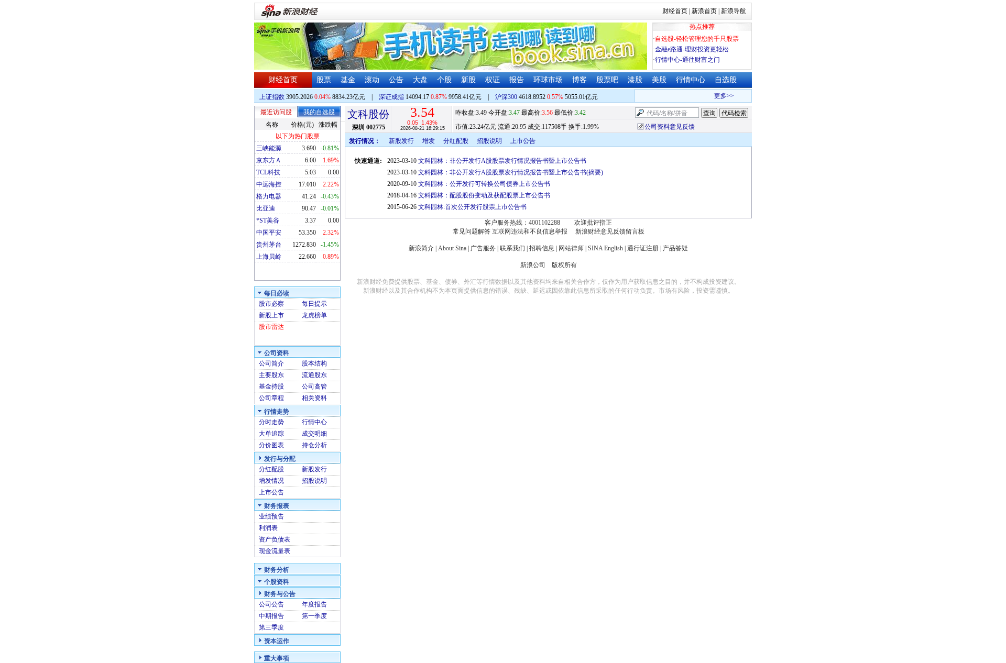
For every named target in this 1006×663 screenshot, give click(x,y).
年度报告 (314, 604)
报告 (516, 80)
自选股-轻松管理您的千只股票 (697, 38)
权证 (492, 80)
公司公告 (271, 604)
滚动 (372, 80)
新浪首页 (704, 11)
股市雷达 (271, 326)
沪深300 (506, 97)
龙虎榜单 (314, 315)
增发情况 (271, 480)
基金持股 (271, 386)
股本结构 (314, 363)
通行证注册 (643, 248)
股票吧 (607, 80)
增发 (428, 141)
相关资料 (314, 398)
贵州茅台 (268, 244)
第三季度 (271, 627)
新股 (468, 80)
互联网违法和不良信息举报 (529, 231)
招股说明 (314, 480)
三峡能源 (268, 148)
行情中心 (690, 80)
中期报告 (271, 616)
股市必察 (271, 303)
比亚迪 (265, 208)
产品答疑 (675, 248)
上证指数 (272, 97)
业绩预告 (271, 516)
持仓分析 (314, 445)
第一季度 (314, 616)
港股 (635, 80)
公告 (396, 80)
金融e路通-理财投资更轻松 (692, 49)
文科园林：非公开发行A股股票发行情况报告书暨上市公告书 (502, 160)
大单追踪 (271, 433)
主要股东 (271, 375)
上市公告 (271, 492)
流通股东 (314, 375)
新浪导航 (733, 11)
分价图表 (271, 445)
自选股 (726, 80)
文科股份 (368, 114)
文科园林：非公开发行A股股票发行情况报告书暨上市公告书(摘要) (510, 172)
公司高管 (314, 386)
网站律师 (571, 248)
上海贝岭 (268, 256)
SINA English (605, 248)
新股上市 (271, 315)
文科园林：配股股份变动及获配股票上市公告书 (484, 195)
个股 (444, 80)
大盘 (420, 80)
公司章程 (271, 398)
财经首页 (674, 11)
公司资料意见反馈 (669, 126)
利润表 (268, 528)
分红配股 (271, 469)
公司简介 (271, 363)
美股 (659, 80)
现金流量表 (274, 551)
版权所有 (564, 265)
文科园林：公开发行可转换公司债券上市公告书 (484, 183)
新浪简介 (421, 248)
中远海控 (268, 184)
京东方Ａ (268, 160)
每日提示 (314, 303)
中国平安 (268, 232)
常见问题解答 (471, 231)
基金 (348, 80)
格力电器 (268, 196)
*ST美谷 (267, 220)
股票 (323, 80)
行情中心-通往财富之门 (687, 59)
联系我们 (512, 248)
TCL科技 (268, 172)
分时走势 (271, 422)
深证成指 (391, 97)
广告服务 (483, 248)
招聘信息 (541, 248)
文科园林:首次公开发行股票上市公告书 (472, 207)
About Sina (452, 248)
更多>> (719, 96)
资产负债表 (274, 539)
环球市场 (548, 80)
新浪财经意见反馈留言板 (609, 231)
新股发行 (314, 469)
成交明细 (314, 433)
